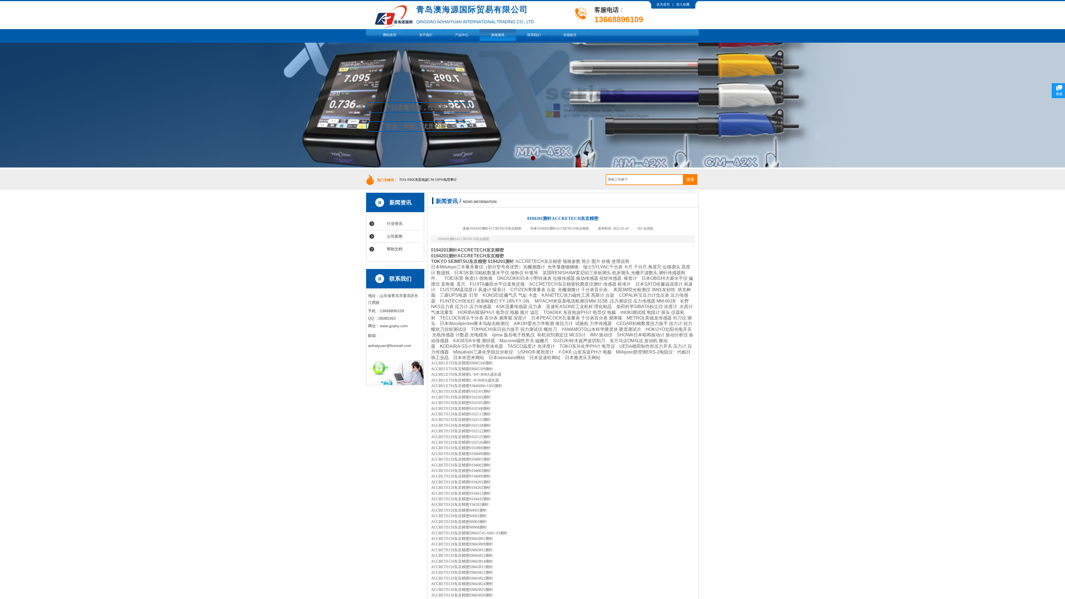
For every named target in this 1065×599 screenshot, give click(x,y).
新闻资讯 (497, 35)
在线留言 (570, 35)
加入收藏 (682, 4)
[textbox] (644, 179)
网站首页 (389, 35)
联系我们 (534, 35)
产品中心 (461, 35)
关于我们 (425, 35)
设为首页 (663, 4)
